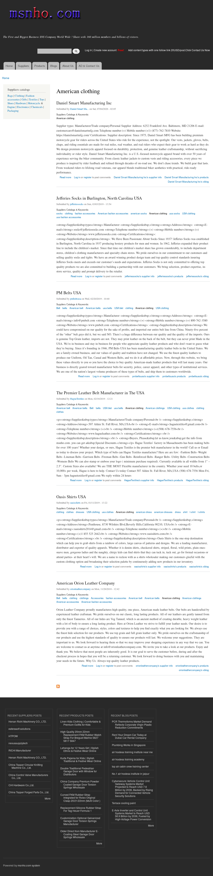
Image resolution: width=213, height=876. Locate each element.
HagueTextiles (77, 398)
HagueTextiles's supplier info (139, 480)
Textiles (33, 99)
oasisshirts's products (175, 566)
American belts (93, 308)
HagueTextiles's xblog (197, 480)
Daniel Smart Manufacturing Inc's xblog (188, 181)
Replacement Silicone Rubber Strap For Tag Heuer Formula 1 (80, 809)
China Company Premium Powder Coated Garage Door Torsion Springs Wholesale (79, 784)
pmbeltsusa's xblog (199, 376)
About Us (68, 66)
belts (64, 308)
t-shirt (193, 512)
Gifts (24, 99)
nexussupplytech (18, 743)
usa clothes (188, 408)
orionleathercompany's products (192, 665)
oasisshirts (75, 502)
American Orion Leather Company (85, 583)
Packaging (13, 110)
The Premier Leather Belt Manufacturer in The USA (100, 392)
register (88, 177)
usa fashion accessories (68, 217)
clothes (60, 411)
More (48, 798)
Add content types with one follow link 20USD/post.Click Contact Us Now (169, 50)
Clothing (19, 96)
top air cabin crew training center (130, 766)
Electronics (23, 107)
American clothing (65, 118)
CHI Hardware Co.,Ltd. (21, 785)
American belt (76, 308)
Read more (65, 177)
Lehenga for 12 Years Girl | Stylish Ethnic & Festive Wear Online (79, 749)
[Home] (44, 14)
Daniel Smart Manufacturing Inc (84, 103)
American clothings (155, 408)
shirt (185, 512)
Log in (88, 50)
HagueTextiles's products (170, 480)
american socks (139, 213)
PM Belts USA (68, 292)
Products (39, 66)
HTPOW (13, 736)
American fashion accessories (113, 213)
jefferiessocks (76, 204)
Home (9, 66)
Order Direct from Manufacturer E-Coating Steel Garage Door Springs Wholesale (79, 834)
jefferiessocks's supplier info (139, 276)
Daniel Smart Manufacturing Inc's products (187, 177)
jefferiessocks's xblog (197, 276)
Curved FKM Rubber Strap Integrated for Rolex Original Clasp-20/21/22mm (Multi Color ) (80, 797)
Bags (10, 96)
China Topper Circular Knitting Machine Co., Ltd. (26, 766)
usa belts (107, 308)
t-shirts (201, 512)
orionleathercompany (80, 589)
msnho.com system (29, 865)
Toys (42, 99)
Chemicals (37, 107)
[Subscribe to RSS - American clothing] (58, 685)
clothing (129, 308)
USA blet (118, 308)
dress (178, 512)
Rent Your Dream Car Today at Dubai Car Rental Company (129, 736)
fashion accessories (85, 213)
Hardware (21, 103)
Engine (11, 107)
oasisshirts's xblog (199, 566)
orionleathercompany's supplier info (154, 665)
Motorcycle (34, 103)
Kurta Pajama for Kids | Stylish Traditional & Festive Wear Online (80, 759)
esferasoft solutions (19, 728)
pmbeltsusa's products (174, 376)
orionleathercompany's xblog (194, 670)
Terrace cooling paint (124, 803)
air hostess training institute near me (132, 752)
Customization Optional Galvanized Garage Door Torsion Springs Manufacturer (80, 821)
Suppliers (23, 66)
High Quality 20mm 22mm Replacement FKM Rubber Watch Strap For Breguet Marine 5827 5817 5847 (80, 736)
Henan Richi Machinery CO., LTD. (28, 721)
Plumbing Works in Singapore (129, 745)
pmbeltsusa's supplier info (145, 376)
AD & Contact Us (89, 66)
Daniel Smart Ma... (79, 108)
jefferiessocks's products (170, 276)
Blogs (53, 66)
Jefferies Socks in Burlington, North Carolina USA (99, 198)
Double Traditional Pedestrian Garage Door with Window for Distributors (78, 771)
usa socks (174, 213)
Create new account (105, 50)
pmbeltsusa (75, 298)
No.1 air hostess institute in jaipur (130, 773)
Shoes (10, 103)
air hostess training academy (128, 759)
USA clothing (188, 213)
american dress (144, 512)
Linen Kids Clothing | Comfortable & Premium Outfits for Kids (80, 723)
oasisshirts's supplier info (147, 566)
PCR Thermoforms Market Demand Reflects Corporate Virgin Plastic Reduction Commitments (132, 724)
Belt (58, 308)
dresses (80, 512)
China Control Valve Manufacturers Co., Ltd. (28, 776)
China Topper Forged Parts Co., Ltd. (29, 792)
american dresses (163, 512)
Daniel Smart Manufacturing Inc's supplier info (138, 177)
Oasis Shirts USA (71, 496)
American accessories (67, 601)
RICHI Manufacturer (20, 750)
